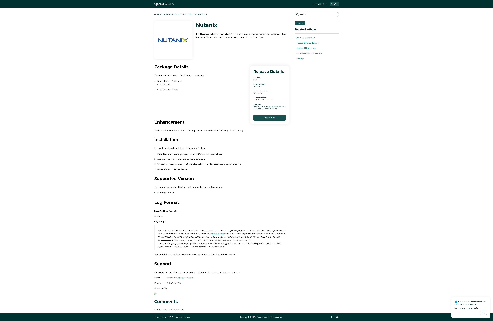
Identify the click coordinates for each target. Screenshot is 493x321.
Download (269, 117)
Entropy (300, 58)
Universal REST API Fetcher (309, 53)
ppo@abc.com (219, 233)
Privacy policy (160, 317)
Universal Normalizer (306, 48)
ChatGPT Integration (305, 37)
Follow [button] (300, 23)
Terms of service (182, 317)
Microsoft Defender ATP (307, 43)
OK (483, 313)
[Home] (164, 4)
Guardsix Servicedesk (164, 14)
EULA (170, 317)
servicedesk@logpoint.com (180, 277)
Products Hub (184, 14)
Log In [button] (334, 4)
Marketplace (200, 14)
